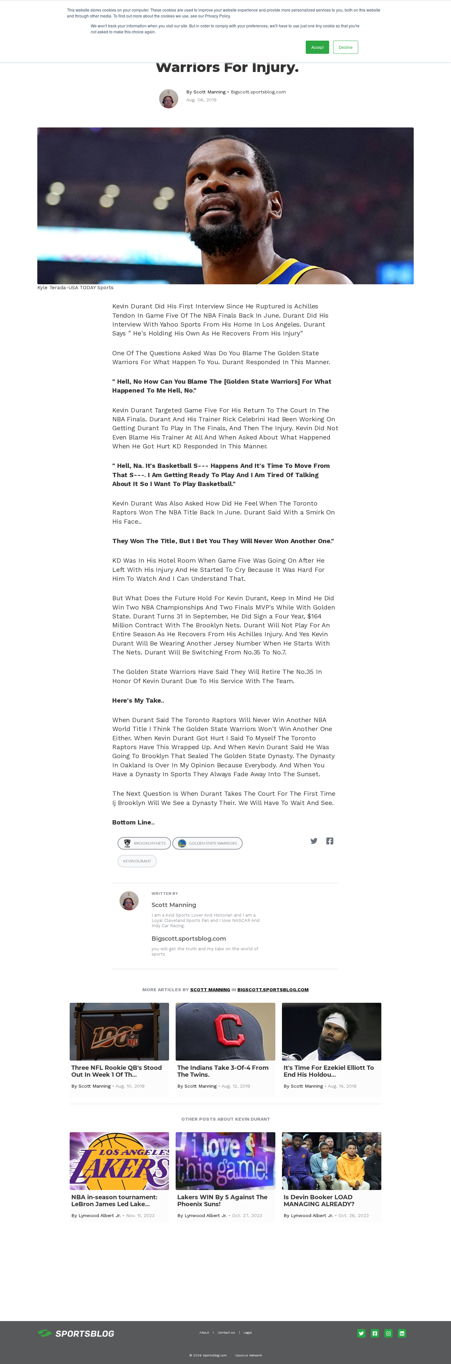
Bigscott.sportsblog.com (258, 91)
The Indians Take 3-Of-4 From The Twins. (223, 1071)
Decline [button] (346, 47)
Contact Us (226, 1332)
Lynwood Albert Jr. (100, 1215)
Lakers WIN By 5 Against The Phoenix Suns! (222, 1201)
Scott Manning (209, 91)
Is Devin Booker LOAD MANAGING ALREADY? (319, 1201)
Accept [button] (317, 47)
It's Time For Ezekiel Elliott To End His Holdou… (329, 1071)
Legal (248, 1332)
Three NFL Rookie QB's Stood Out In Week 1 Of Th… (116, 1071)
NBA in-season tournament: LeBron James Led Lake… (114, 1201)
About (204, 1332)
